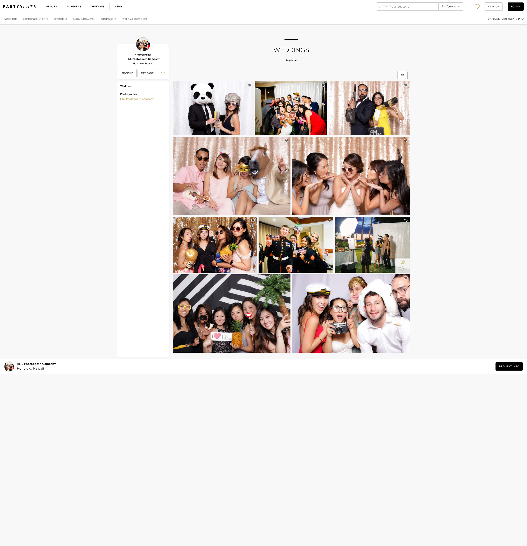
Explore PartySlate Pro (506, 18)
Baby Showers (83, 18)
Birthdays (61, 18)
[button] (477, 6)
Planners (74, 6)
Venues (51, 6)
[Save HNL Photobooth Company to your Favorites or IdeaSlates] (163, 73)
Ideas (118, 6)
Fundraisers (107, 18)
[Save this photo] (250, 85)
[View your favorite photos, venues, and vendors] (477, 6)
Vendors (98, 6)
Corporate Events (35, 18)
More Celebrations (135, 18)
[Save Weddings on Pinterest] (402, 75)
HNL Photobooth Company (143, 58)
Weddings (10, 18)
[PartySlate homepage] (19, 6)
